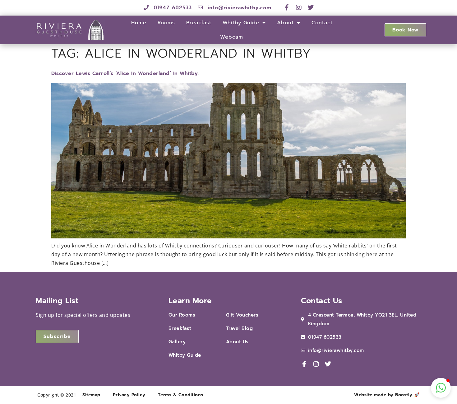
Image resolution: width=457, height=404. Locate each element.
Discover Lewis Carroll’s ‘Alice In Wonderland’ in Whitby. (125, 73)
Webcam (231, 37)
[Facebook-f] (287, 7)
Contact (322, 22)
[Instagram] (299, 7)
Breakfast (198, 22)
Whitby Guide (241, 22)
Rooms (166, 22)
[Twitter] (311, 7)
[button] (441, 388)
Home (138, 22)
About (285, 22)
